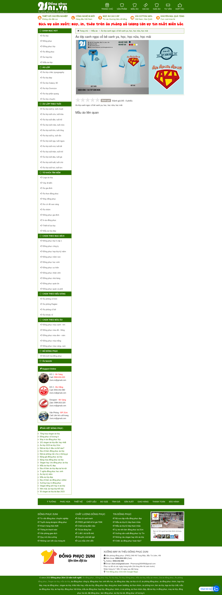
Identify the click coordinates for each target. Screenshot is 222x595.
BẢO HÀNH (174, 502)
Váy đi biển (47, 183)
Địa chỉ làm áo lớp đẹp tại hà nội (53, 468)
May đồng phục (49, 199)
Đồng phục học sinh (51, 262)
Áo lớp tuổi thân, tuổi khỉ (52, 152)
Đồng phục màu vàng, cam (54, 346)
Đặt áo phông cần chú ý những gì (54, 454)
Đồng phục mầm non (51, 257)
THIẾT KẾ (78, 502)
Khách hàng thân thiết (49, 526)
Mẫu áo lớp (47, 62)
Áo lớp (45, 36)
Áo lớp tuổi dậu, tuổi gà (52, 157)
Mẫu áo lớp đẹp (49, 231)
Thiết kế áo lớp (48, 225)
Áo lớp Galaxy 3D (50, 83)
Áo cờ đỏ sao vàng (50, 204)
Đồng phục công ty (50, 246)
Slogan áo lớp (53, 581)
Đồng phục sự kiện (50, 267)
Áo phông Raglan (49, 304)
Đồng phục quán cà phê (52, 289)
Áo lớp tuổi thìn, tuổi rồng (53, 130)
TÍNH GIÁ (116, 502)
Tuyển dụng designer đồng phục (53, 522)
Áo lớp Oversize (49, 88)
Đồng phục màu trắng (51, 341)
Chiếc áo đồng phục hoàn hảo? (128, 541)
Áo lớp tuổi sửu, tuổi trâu (52, 114)
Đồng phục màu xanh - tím (53, 325)
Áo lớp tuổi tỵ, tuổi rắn (51, 135)
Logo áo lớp (47, 177)
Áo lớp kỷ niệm (46, 474)
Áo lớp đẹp (47, 78)
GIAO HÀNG (143, 502)
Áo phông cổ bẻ (49, 309)
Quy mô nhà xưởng (48, 537)
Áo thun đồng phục (50, 193)
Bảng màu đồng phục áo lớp (51, 460)
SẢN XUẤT (129, 502)
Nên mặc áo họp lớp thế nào (52, 489)
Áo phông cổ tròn (49, 299)
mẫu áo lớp (65, 581)
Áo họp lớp (47, 57)
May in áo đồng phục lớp (50, 439)
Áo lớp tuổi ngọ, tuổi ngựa (53, 141)
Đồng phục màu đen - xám (53, 335)
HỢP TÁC (179, 9)
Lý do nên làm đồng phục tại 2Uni (129, 529)
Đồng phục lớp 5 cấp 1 (52, 241)
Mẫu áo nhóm (152, 577)
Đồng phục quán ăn (50, 283)
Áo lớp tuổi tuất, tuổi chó (52, 162)
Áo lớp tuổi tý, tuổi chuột (52, 109)
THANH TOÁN (158, 502)
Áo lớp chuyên (48, 99)
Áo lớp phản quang (50, 93)
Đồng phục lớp (48, 46)
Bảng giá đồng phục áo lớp (51, 457)
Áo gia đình (47, 188)
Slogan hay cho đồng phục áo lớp (54, 462)
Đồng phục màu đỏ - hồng (53, 330)
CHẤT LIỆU (91, 502)
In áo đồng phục (49, 220)
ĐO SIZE (104, 502)
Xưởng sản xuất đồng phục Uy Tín (129, 533)
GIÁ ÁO (145, 9)
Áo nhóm (46, 209)
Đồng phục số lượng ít (49, 436)
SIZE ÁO (156, 9)
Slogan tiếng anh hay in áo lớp (52, 486)
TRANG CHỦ (107, 9)
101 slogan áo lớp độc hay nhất (53, 442)
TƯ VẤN (168, 9)
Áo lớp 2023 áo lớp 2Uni (50, 445)
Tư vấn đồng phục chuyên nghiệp (54, 518)
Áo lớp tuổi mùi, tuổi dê (52, 146)
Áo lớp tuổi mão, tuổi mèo (53, 125)
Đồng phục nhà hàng (51, 278)
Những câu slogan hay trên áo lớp (129, 537)
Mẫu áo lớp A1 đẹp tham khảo (128, 522)
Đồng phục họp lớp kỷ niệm (54, 251)
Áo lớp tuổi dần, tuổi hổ (52, 119)
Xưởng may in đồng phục (50, 483)
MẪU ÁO (134, 9)
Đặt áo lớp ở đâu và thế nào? (52, 448)
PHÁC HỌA (65, 502)
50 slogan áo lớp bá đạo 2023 (52, 491)
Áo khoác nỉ (47, 315)
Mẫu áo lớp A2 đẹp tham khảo (128, 526)
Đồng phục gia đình (50, 215)
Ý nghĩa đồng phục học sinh (51, 471)
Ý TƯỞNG (51, 502)
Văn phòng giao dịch (48, 533)
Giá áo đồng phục (166, 577)
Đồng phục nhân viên (51, 273)
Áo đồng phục (48, 52)
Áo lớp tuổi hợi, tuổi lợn (52, 167)
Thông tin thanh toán (48, 529)
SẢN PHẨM (122, 9)
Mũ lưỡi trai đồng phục (52, 356)
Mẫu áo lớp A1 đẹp (48, 465)
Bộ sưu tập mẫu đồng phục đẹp (128, 518)
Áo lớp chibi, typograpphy (53, 72)
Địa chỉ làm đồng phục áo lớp (52, 451)
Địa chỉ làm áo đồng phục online (53, 480)
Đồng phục (47, 41)
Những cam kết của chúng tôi (52, 541)
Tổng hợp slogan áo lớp (50, 434)
